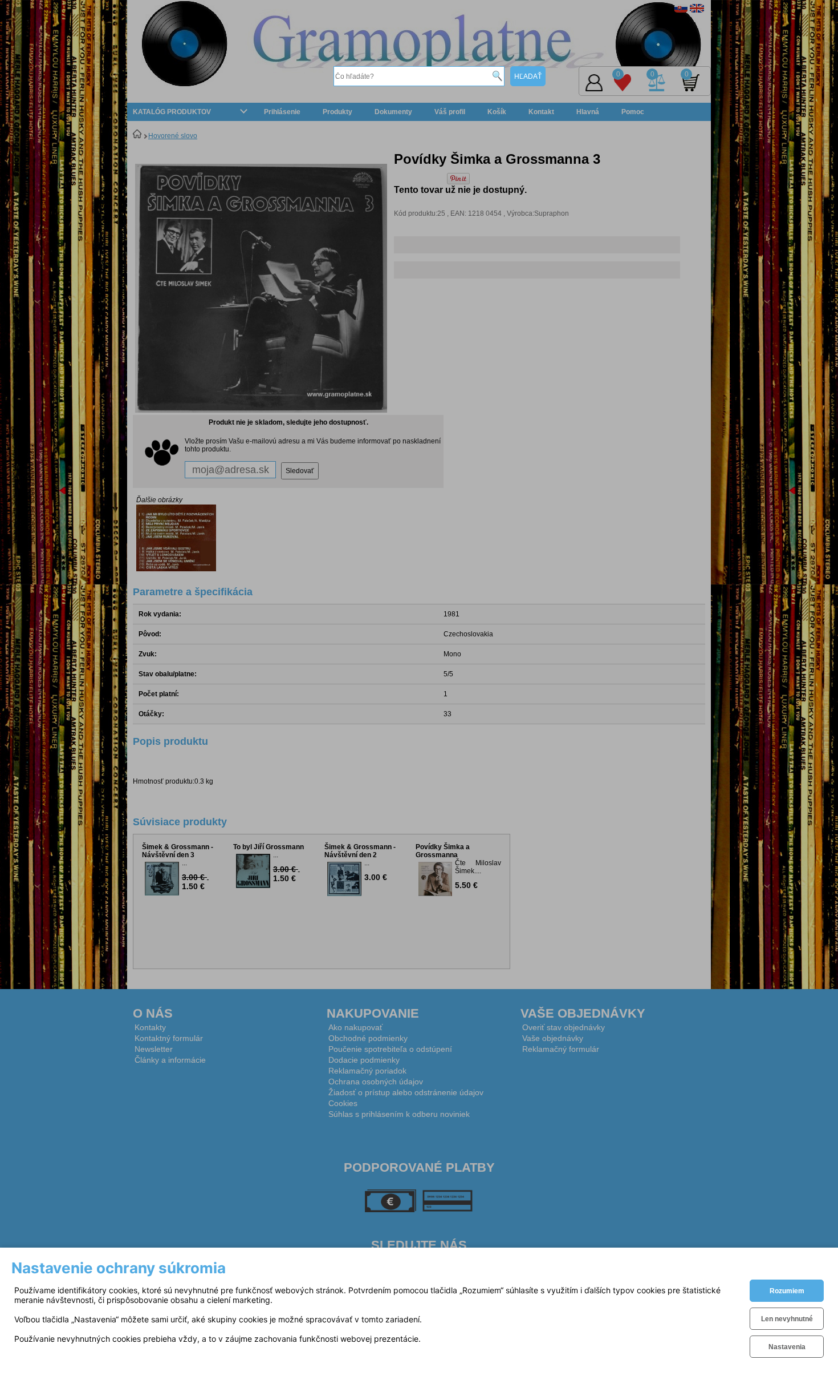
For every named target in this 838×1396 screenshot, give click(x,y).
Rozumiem (787, 1291)
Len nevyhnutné (787, 1319)
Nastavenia (787, 1347)
